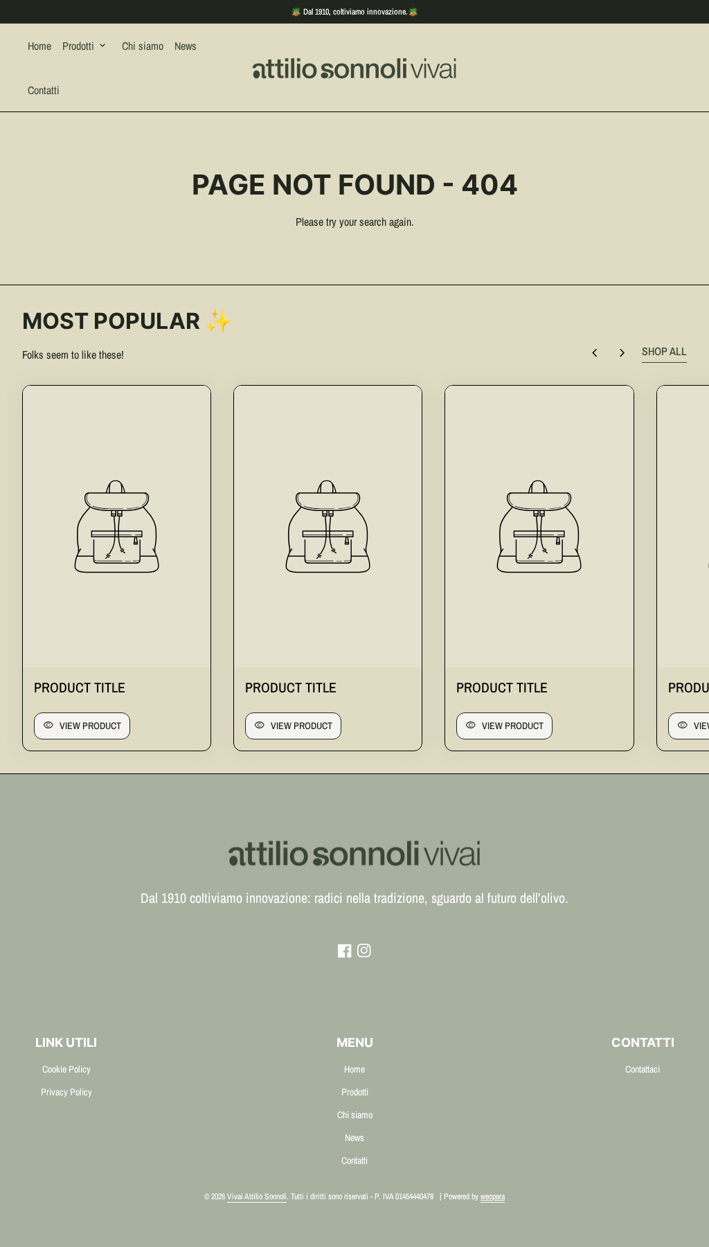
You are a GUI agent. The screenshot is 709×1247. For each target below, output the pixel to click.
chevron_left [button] (594, 353)
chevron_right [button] (622, 353)
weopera (493, 1196)
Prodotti (85, 45)
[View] (116, 526)
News (185, 45)
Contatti (44, 90)
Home (39, 45)
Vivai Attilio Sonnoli (257, 1196)
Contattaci (642, 1069)
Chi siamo (142, 45)
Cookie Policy (66, 1069)
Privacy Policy (66, 1092)
